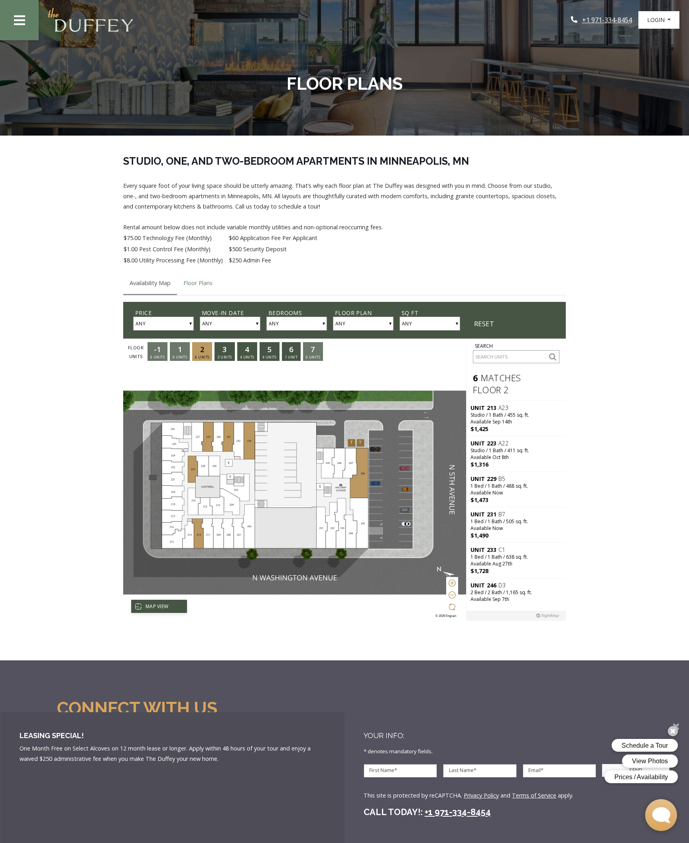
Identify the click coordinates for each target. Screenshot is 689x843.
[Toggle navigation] (19, 20)
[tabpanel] (344, 463)
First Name (383, 770)
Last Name (462, 770)
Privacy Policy (481, 795)
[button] (658, 20)
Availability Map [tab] (150, 283)
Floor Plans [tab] (198, 283)
